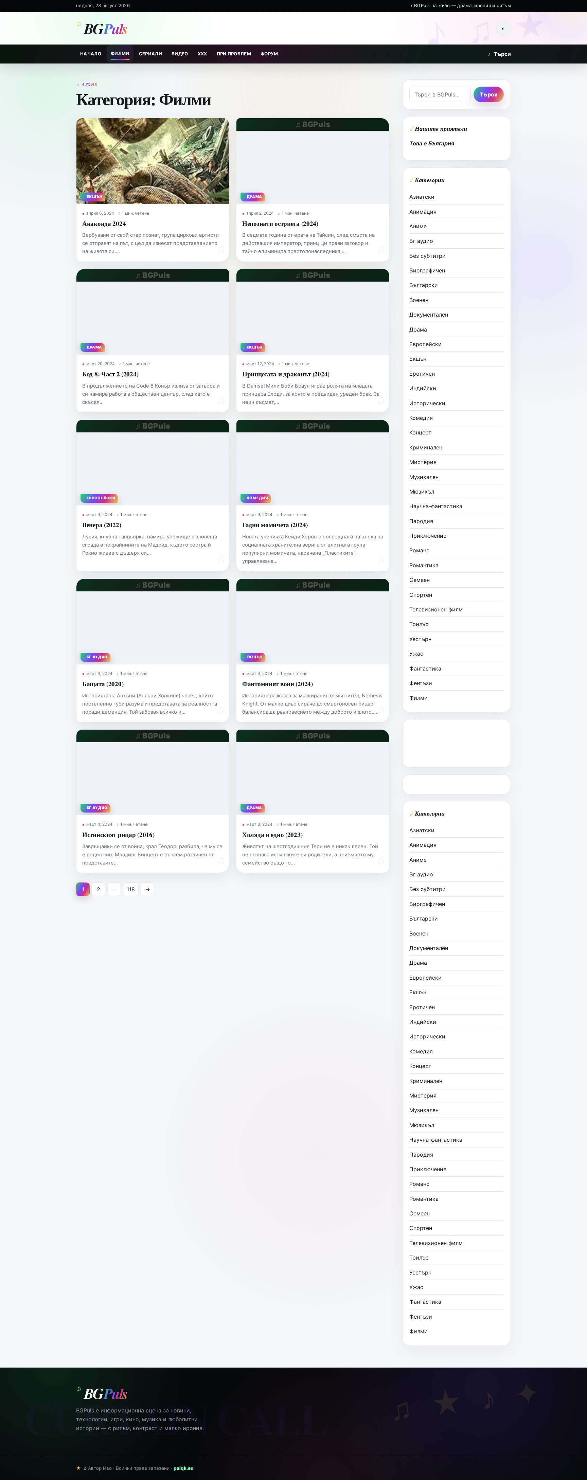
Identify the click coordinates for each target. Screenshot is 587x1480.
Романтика (424, 565)
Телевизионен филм (436, 609)
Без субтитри (427, 255)
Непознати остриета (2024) (280, 223)
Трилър (419, 624)
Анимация (423, 211)
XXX (202, 53)
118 (131, 889)
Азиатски (421, 196)
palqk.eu (184, 1468)
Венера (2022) (101, 524)
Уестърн (420, 639)
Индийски (422, 388)
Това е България (431, 143)
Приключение (427, 535)
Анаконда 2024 (104, 223)
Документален (428, 314)
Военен (418, 300)
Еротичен (422, 373)
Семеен (419, 579)
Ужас (416, 653)
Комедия (421, 417)
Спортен (420, 594)
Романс (419, 550)
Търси (499, 54)
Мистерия (423, 462)
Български (423, 285)
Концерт (420, 432)
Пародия (421, 521)
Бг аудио (421, 240)
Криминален (425, 447)
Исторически (427, 403)
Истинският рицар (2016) (118, 834)
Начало (90, 53)
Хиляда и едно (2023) (272, 834)
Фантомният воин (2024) (277, 683)
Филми (120, 53)
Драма (418, 329)
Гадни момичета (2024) (275, 524)
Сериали (150, 53)
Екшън (417, 358)
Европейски (425, 344)
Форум (269, 53)
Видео (180, 53)
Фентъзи (420, 683)
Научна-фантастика (435, 506)
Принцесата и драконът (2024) (286, 373)
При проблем (234, 53)
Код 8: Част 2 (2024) (110, 373)
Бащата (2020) (102, 683)
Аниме (418, 226)
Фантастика (425, 668)
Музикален (424, 477)
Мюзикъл (421, 491)
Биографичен (427, 270)
